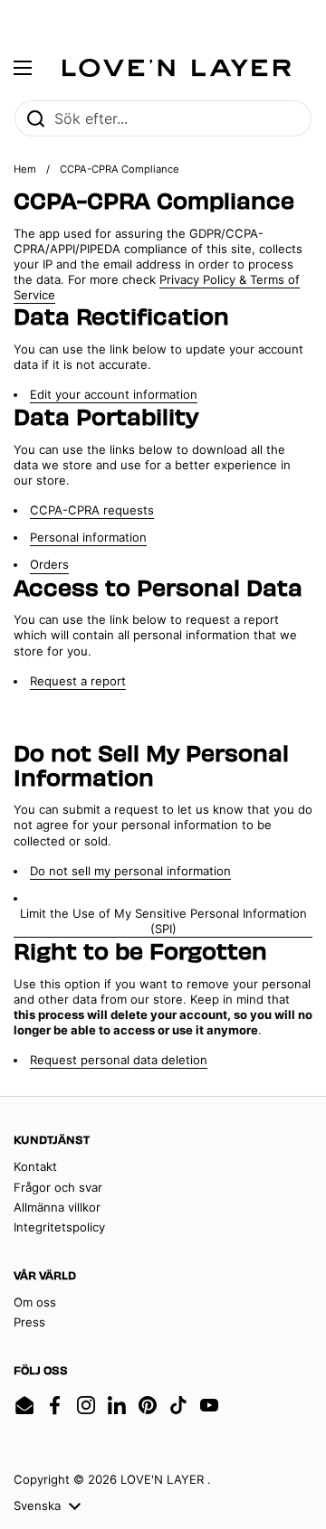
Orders (49, 564)
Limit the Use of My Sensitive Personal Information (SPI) (163, 921)
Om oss (35, 1302)
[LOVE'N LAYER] (176, 68)
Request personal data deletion (118, 1059)
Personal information (88, 537)
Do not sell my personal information (130, 871)
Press (29, 1322)
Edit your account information (113, 394)
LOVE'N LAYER (163, 1479)
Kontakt (35, 1166)
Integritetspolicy (59, 1227)
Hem (25, 169)
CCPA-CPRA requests (92, 510)
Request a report (78, 681)
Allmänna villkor (57, 1207)
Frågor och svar (58, 1187)
